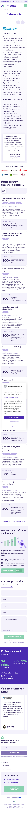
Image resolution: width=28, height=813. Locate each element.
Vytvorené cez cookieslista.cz (10, 426)
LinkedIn (5, 774)
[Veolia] (23, 170)
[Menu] (25, 5)
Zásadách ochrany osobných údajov (12, 397)
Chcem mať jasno (12, 570)
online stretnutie (7, 587)
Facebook (5, 772)
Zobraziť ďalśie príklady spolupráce (14, 521)
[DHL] (4, 170)
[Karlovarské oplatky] (23, 174)
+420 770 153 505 (17, 1)
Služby (5, 779)
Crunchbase (6, 777)
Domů (1, 9)
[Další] (23, 22)
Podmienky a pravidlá (14, 806)
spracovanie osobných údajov (20, 756)
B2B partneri (6, 781)
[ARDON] (14, 175)
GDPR (21, 807)
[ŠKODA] (4, 174)
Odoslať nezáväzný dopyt (14, 636)
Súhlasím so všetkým (14, 417)
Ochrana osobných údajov (13, 807)
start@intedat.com (6, 1)
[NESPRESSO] (14, 170)
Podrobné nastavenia (14, 421)
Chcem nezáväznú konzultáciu (14, 788)
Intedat (8, 6)
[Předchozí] (18, 22)
